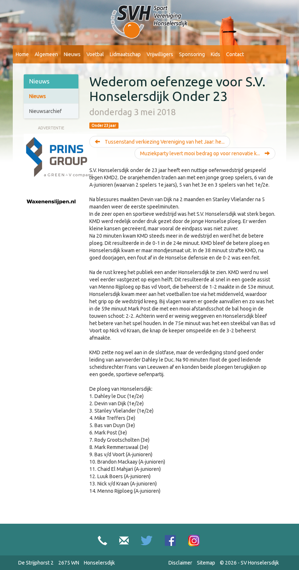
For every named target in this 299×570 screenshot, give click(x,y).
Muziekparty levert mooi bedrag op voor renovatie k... (200, 153)
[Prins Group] (60, 157)
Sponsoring (192, 54)
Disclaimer (180, 563)
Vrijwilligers (160, 54)
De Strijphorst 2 (36, 563)
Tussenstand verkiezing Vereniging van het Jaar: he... (164, 142)
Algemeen (46, 54)
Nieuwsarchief (45, 111)
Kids (215, 54)
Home (22, 54)
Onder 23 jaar (104, 125)
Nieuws (72, 54)
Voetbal (95, 54)
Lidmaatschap (125, 54)
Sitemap (206, 563)
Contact (235, 54)
